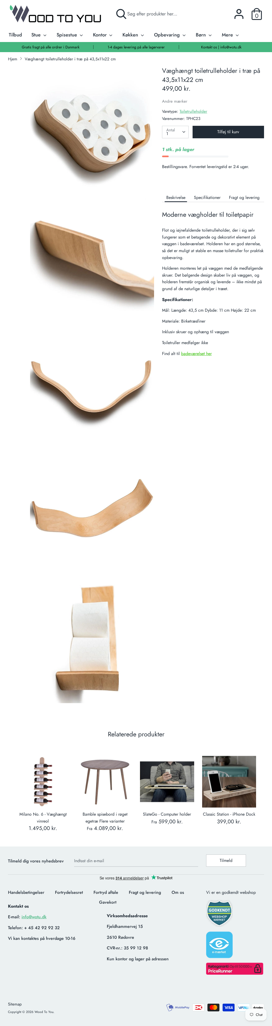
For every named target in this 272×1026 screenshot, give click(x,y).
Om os (178, 892)
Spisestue (67, 34)
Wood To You (44, 1012)
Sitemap (15, 1004)
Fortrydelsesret (69, 892)
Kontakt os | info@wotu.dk (221, 47)
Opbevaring (167, 34)
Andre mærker (174, 101)
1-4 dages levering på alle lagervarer (136, 47)
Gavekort (107, 902)
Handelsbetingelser (26, 892)
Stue (36, 34)
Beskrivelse (175, 197)
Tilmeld (226, 860)
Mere (228, 34)
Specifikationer (207, 197)
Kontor (100, 34)
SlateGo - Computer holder (167, 814)
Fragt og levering (244, 197)
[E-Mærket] (220, 946)
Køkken (130, 34)
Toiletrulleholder (193, 111)
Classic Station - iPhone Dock (229, 814)
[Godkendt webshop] (220, 915)
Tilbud (15, 34)
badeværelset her (196, 354)
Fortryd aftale (106, 892)
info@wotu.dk (34, 917)
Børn (201, 34)
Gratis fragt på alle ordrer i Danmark (50, 47)
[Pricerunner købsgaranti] (234, 973)
